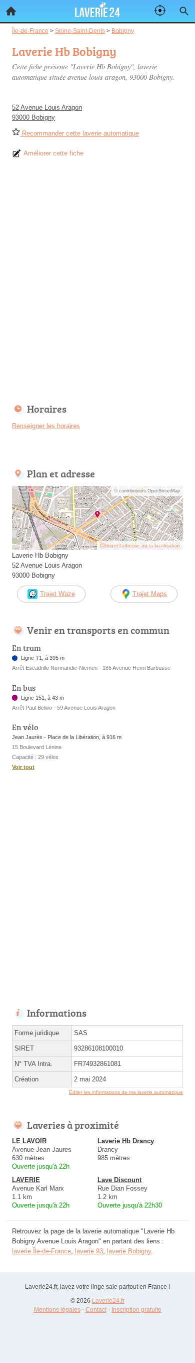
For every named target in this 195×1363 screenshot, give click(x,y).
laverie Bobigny (129, 1251)
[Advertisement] (97, 284)
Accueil (11, 11)
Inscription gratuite (137, 1309)
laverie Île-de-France (41, 1251)
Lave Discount (120, 1180)
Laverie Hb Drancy (126, 1141)
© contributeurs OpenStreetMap (147, 490)
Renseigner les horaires (46, 426)
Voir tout (23, 767)
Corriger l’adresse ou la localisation (140, 545)
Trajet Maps (149, 594)
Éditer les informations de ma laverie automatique (126, 1092)
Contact (96, 1309)
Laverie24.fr (108, 1300)
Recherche (184, 11)
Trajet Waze (57, 594)
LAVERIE (26, 1180)
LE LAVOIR (29, 1141)
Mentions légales (57, 1309)
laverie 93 (89, 1251)
